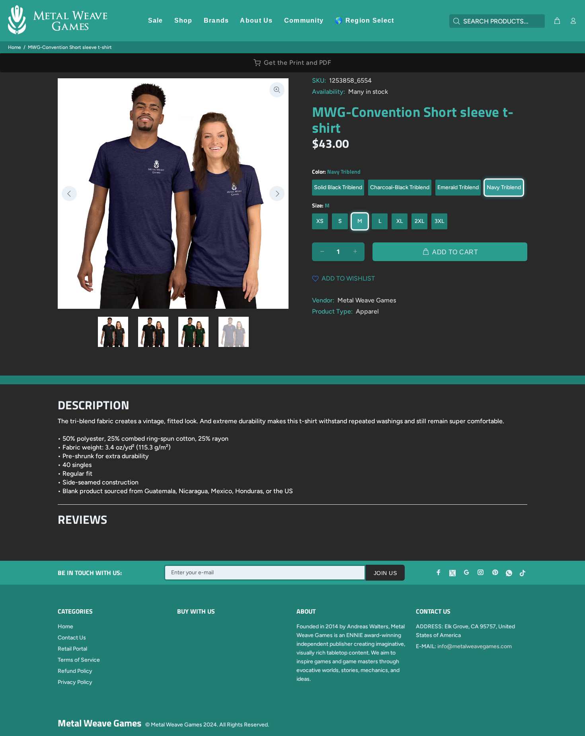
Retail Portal (72, 648)
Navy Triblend (504, 187)
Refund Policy (75, 671)
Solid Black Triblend (338, 187)
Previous (69, 193)
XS (320, 221)
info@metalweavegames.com (474, 646)
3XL (439, 221)
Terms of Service (79, 660)
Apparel (367, 311)
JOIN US (385, 573)
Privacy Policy (75, 682)
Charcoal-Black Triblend (399, 187)
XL (399, 221)
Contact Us (72, 637)
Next (277, 193)
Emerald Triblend (458, 187)
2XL (419, 221)
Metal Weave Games (366, 300)
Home (14, 47)
